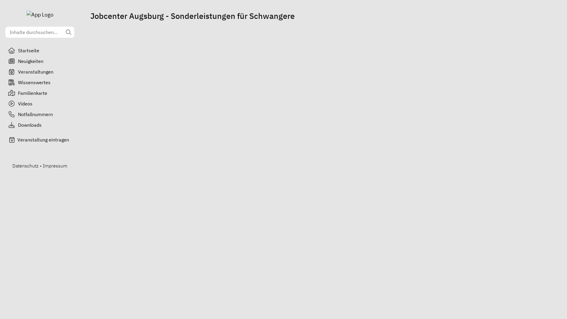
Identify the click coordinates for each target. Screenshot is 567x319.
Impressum (55, 166)
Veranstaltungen (35, 72)
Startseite (28, 50)
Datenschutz (25, 166)
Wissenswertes (34, 82)
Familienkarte (32, 93)
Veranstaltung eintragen (43, 140)
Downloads (30, 125)
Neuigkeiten (30, 61)
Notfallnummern (35, 114)
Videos (25, 104)
